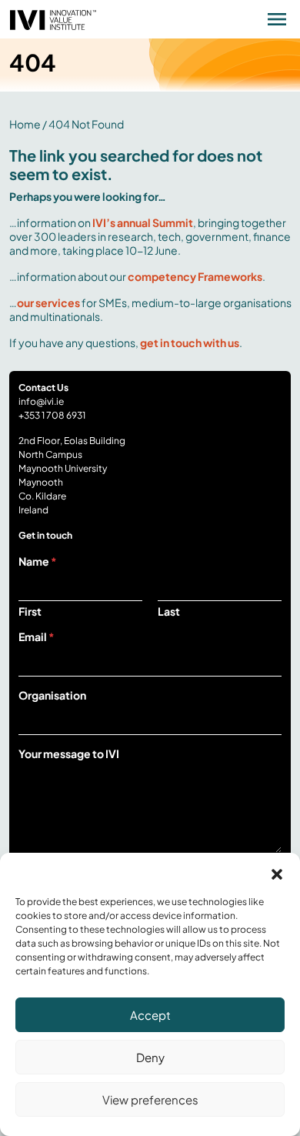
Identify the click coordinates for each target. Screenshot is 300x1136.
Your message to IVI (68, 753)
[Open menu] (277, 19)
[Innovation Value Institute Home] (53, 18)
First (30, 611)
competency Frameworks (195, 276)
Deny (150, 1057)
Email (36, 636)
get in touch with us (189, 342)
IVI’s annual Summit (142, 222)
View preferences (150, 1099)
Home (25, 124)
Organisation (52, 695)
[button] (277, 872)
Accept (150, 1014)
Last (169, 611)
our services (48, 302)
